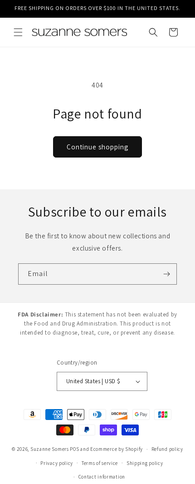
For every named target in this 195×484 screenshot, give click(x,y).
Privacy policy (56, 463)
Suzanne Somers (49, 449)
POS (74, 449)
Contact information (101, 477)
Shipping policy (145, 463)
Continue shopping (97, 147)
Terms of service (100, 463)
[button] (18, 32)
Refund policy (167, 449)
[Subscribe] (166, 274)
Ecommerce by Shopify (116, 449)
